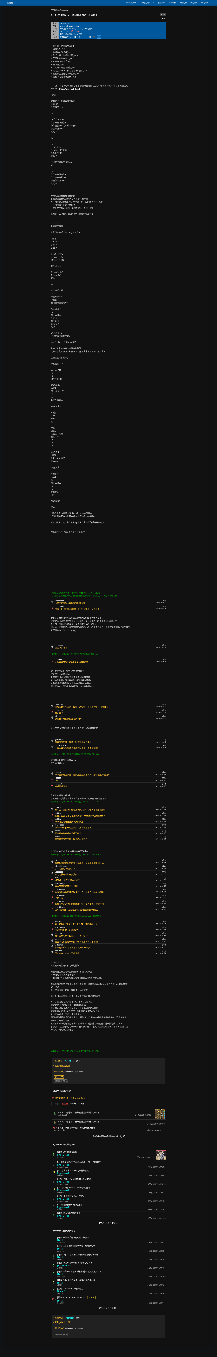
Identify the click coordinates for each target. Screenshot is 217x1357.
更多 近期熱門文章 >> (108, 1223)
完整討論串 (60, 1098)
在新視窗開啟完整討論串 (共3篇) (109, 1136)
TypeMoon (64, 10)
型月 (66, 1061)
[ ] (63, 1155)
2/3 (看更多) (65, 37)
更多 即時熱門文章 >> (108, 1308)
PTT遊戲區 (55, 10)
